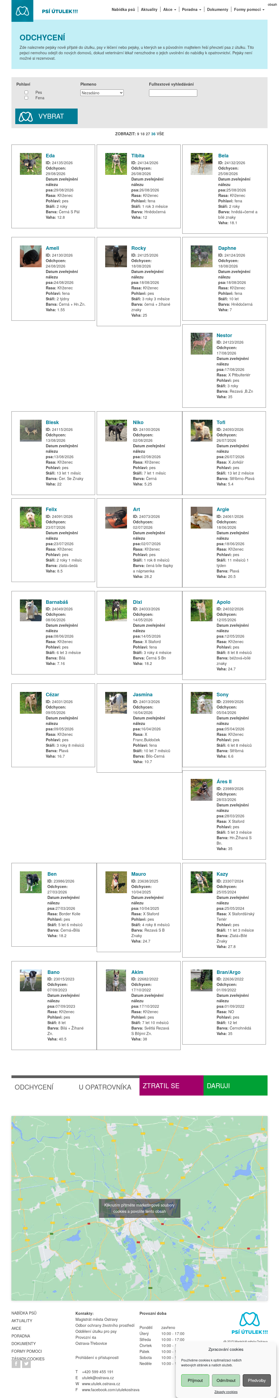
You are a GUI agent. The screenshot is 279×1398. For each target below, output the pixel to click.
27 (148, 133)
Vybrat (50, 116)
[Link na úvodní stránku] (249, 1324)
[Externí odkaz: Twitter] (26, 1363)
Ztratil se (161, 1085)
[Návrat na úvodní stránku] (44, 10)
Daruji (218, 1085)
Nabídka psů (24, 1313)
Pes (38, 92)
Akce (16, 1328)
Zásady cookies (226, 1391)
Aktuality (21, 1320)
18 (142, 133)
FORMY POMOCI (26, 1351)
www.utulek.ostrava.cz (101, 1383)
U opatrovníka (105, 1086)
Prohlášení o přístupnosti (97, 1357)
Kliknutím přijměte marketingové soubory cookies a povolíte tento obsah (139, 1208)
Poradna (20, 1336)
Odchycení (34, 1086)
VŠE (160, 133)
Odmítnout (226, 1380)
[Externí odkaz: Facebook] (16, 1363)
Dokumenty (23, 1343)
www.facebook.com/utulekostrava (111, 1389)
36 (153, 133)
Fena (39, 97)
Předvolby (257, 1380)
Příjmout (195, 1380)
